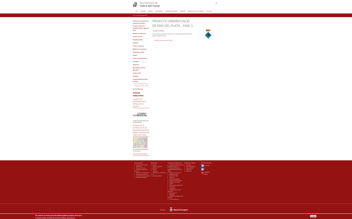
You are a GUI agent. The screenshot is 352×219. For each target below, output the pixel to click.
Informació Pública (141, 168)
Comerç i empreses (138, 46)
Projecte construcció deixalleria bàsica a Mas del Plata (140, 28)
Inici (136, 11)
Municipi (182, 11)
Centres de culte (137, 36)
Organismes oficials (138, 52)
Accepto (313, 216)
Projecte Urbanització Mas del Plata (140, 80)
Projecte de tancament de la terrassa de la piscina (141, 22)
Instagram (207, 172)
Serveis (154, 165)
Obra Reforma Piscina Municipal (139, 69)
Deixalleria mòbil (137, 39)
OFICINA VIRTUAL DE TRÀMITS (196, 11)
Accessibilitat (189, 168)
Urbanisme (136, 64)
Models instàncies (157, 166)
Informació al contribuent (142, 173)
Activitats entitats (157, 176)
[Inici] (135, 6)
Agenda (150, 11)
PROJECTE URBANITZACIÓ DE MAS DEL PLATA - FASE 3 (141, 85)
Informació (139, 166)
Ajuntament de (150, 4)
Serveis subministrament (140, 58)
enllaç (164, 36)
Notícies (143, 11)
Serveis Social (137, 73)
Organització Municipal (142, 165)
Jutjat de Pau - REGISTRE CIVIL (158, 173)
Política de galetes (191, 166)
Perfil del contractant (141, 177)
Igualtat (209, 11)
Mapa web (188, 169)
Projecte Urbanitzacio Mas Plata (163, 40)
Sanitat (135, 55)
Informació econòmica (142, 174)
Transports (136, 61)
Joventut (155, 171)
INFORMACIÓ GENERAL (158, 30)
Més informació (71, 218)
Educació (135, 43)
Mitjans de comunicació (139, 49)
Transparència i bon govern (143, 176)
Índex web (188, 171)
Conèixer (155, 168)
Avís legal (188, 165)
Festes (154, 169)
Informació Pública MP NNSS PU (141, 170)
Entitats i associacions (139, 33)
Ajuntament (159, 11)
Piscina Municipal (138, 89)
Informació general (171, 11)
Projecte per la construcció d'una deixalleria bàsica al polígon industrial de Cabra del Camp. (141, 130)
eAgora (206, 174)
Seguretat (135, 76)
